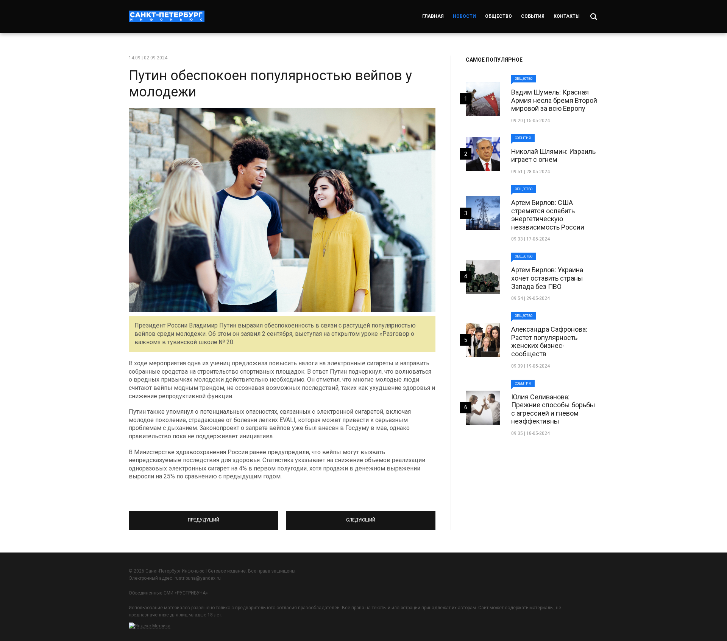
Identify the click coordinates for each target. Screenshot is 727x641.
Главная (433, 16)
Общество (498, 16)
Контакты (567, 16)
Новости (464, 16)
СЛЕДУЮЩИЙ (360, 517)
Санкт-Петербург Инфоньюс (166, 16)
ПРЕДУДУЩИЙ (203, 517)
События (532, 16)
